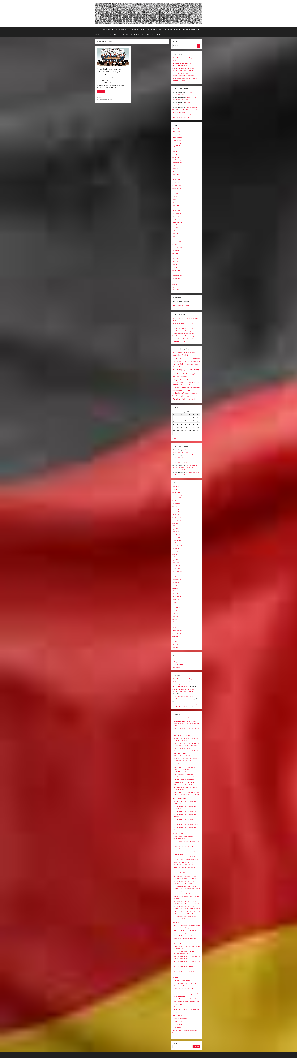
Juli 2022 (175, 227)
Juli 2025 (175, 148)
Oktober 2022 (176, 219)
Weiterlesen (101, 92)
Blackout (180, 352)
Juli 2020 (175, 281)
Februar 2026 (176, 131)
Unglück (193, 393)
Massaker (190, 384)
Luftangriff (177, 385)
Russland (197, 387)
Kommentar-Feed (177, 664)
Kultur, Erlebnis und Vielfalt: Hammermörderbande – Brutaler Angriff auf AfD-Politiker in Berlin (187, 751)
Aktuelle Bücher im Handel (182, 980)
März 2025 (175, 151)
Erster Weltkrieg (186, 361)
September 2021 (177, 247)
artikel (100, 97)
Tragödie (186, 393)
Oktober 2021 (176, 244)
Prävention (191, 387)
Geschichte (184, 367)
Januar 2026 (176, 134)
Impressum (177, 1027)
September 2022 (177, 222)
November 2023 (177, 182)
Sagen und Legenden (136, 29)
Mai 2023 (175, 199)
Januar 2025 (176, 157)
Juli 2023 (175, 194)
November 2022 (177, 216)
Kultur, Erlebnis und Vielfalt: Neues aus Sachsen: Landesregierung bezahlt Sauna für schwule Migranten (186, 738)
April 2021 (175, 261)
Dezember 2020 (177, 273)
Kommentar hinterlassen (105, 99)
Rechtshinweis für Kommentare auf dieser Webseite (137, 34)
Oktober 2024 (176, 160)
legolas (117, 77)
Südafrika (178, 393)
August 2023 (176, 191)
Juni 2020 (175, 284)
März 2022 (175, 236)
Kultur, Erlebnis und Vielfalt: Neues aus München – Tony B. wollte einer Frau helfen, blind (187, 723)
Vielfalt (186, 396)
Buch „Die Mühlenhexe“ (181, 1007)
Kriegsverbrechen (182, 379)
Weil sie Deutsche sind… (190, 29)
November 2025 (177, 140)
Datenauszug (178, 1021)
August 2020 (176, 278)
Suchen (174, 1043)
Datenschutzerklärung (180, 1018)
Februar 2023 (176, 208)
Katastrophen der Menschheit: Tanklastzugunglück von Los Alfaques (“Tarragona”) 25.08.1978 (185, 787)
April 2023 (175, 202)
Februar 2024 (176, 177)
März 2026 (175, 129)
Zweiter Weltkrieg (183, 399)
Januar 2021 (176, 270)
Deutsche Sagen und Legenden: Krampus (186, 824)
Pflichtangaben (111, 34)
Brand (186, 352)
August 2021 (176, 250)
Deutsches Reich (181, 355)
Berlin (174, 352)
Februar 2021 (176, 267)
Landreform (184, 382)
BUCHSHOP (98, 34)
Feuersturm (189, 364)
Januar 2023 (176, 210)
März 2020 (175, 290)
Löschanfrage (178, 1024)
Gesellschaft (192, 367)
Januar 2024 (176, 179)
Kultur (178, 382)
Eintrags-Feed (176, 662)
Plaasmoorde (176, 387)
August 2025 (176, 146)
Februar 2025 (176, 154)
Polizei (184, 387)
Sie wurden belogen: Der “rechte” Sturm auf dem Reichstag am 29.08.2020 (110, 71)
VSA (192, 396)
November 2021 (177, 242)
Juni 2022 (175, 230)
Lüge (184, 384)
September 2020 (177, 276)
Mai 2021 (175, 259)
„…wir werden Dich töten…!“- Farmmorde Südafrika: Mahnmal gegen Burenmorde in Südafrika (186, 896)
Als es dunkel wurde (153, 29)
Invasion (195, 370)
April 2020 (175, 287)
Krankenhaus (185, 376)
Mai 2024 (175, 168)
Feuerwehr (196, 364)
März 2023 (175, 205)
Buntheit (192, 352)
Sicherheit (188, 390)
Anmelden (175, 659)
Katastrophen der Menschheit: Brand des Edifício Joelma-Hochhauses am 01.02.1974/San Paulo (186, 769)
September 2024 (177, 162)
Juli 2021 (175, 253)
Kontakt (159, 34)
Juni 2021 (175, 256)
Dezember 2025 (177, 137)
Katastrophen (120, 29)
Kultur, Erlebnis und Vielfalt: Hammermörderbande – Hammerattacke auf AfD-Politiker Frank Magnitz (186, 758)
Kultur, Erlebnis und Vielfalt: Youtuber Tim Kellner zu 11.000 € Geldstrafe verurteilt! (184, 110)
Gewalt (177, 370)
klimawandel (177, 376)
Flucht (176, 367)
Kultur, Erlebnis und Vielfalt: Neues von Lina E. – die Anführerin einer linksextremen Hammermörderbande (187, 731)
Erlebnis (178, 361)
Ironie (174, 374)
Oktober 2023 (176, 185)
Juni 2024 (175, 165)
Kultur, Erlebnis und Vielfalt (103, 29)
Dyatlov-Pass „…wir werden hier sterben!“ (186, 999)
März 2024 (175, 174)
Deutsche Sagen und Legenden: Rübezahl (186, 811)
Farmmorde (178, 364)
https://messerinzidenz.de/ (180, 305)
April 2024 (175, 171)
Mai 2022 (175, 233)
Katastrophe (186, 373)
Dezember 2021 (177, 239)
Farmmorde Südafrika (171, 29)
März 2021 (175, 264)
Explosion (196, 361)
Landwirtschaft (194, 382)
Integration (185, 370)
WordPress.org (177, 667)
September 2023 (177, 188)
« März (174, 438)
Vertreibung (177, 396)
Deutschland (180, 358)
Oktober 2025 (176, 143)
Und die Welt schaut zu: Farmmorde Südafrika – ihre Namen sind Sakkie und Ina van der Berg (187, 889)
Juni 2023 (175, 196)
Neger (195, 384)
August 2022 (176, 225)
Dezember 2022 (177, 213)
